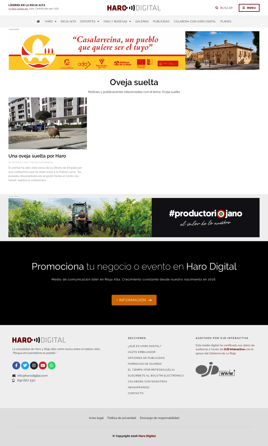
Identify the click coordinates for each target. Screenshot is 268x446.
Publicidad (161, 21)
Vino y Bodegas (115, 21)
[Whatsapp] (52, 365)
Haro (49, 21)
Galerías (142, 21)
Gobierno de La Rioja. (222, 353)
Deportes (87, 21)
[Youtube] (43, 365)
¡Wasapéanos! (138, 387)
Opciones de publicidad (146, 357)
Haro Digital (147, 436)
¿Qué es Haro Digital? (144, 346)
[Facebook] (16, 365)
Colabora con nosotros (147, 381)
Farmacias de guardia (145, 363)
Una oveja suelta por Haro (37, 156)
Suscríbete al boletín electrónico (156, 375)
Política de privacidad (122, 418)
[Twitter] (25, 365)
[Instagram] (34, 365)
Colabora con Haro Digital (195, 21)
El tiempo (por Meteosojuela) (151, 369)
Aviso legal (96, 418)
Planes (225, 21)
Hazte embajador (141, 352)
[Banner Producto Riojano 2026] (134, 235)
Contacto (136, 393)
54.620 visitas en (18, 8)
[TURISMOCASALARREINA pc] (134, 68)
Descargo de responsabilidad (159, 418)
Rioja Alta (68, 21)
